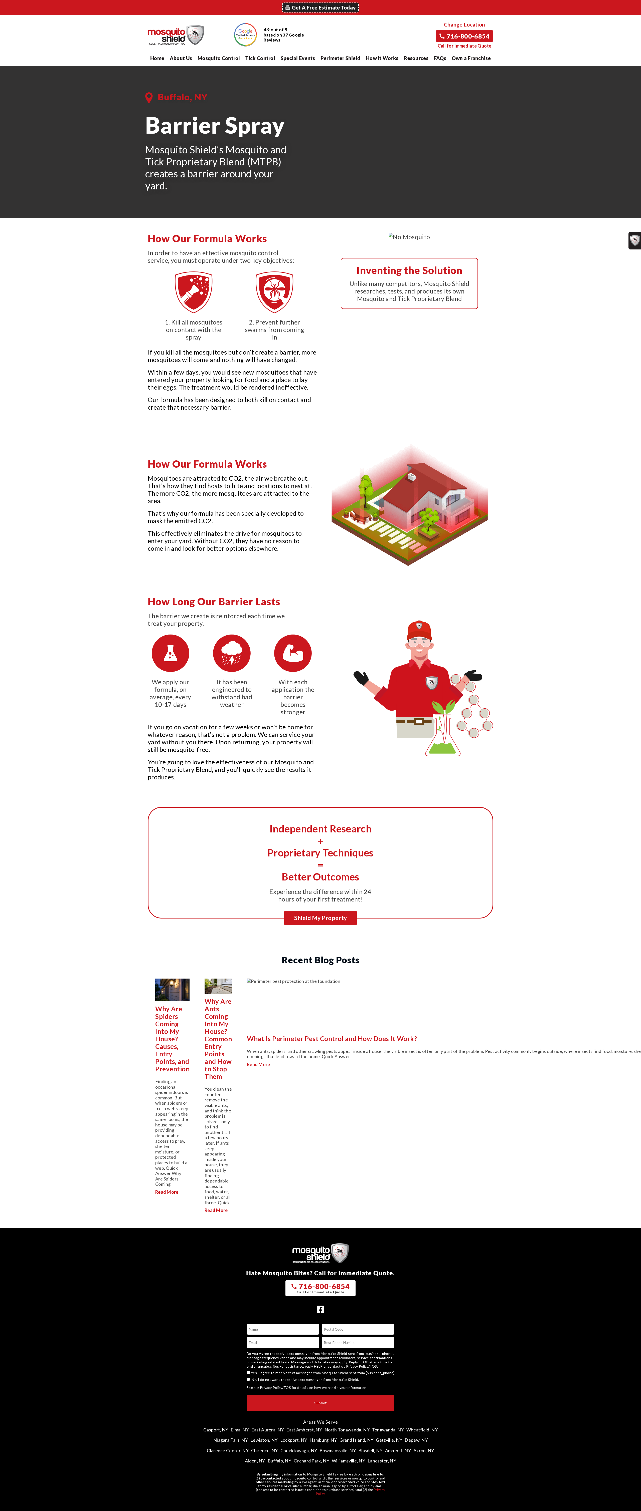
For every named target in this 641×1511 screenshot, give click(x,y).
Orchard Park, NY (311, 1460)
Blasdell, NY (370, 1450)
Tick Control (260, 58)
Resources (416, 58)
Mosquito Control (219, 58)
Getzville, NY (389, 1440)
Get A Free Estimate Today (324, 7)
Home (157, 58)
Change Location (464, 24)
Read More (167, 1192)
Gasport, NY (215, 1429)
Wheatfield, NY (422, 1429)
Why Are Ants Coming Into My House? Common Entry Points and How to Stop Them (218, 1038)
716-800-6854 (468, 36)
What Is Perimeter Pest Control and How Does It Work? (332, 1039)
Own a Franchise (471, 58)
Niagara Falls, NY (230, 1440)
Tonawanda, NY (388, 1429)
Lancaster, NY (382, 1460)
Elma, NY (240, 1429)
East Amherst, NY (304, 1429)
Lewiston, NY (264, 1440)
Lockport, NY (293, 1440)
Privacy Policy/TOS (361, 1366)
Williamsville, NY (348, 1460)
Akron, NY (423, 1450)
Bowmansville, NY (337, 1450)
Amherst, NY (398, 1450)
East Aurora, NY (267, 1429)
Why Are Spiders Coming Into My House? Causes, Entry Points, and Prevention (172, 1039)
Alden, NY (255, 1460)
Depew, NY (416, 1440)
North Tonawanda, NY (347, 1429)
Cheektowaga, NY (298, 1450)
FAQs (440, 58)
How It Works (382, 58)
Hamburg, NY (323, 1440)
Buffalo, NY (279, 1460)
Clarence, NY (264, 1450)
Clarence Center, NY (228, 1450)
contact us (336, 1366)
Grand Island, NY (357, 1440)
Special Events (298, 58)
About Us (181, 58)
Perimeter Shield (340, 58)
